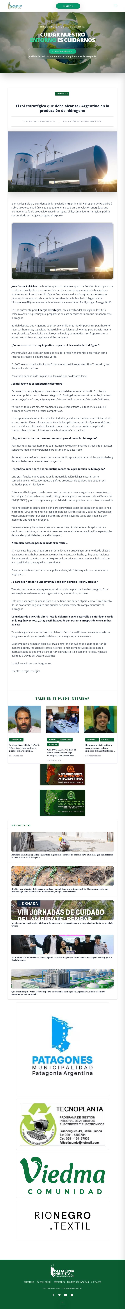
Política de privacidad (78, 1282)
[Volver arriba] (62, 1302)
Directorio (29, 1282)
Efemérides (59, 1282)
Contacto (68, 6)
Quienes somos (44, 1282)
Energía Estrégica (31, 671)
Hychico (33, 368)
